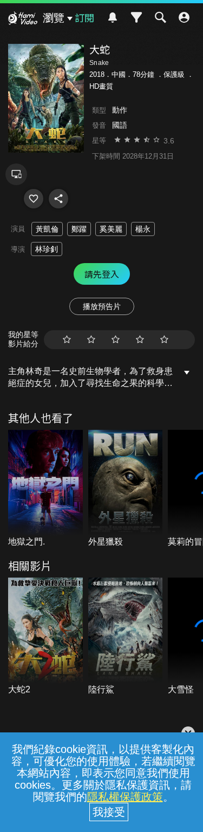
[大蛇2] (45, 637)
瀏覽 (53, 18)
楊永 (142, 229)
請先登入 (101, 273)
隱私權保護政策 (125, 797)
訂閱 (84, 17)
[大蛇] (33, 198)
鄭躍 (79, 229)
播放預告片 (102, 306)
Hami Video (22, 19)
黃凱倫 (47, 229)
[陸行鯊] (125, 637)
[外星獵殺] (125, 489)
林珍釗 (46, 249)
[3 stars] (115, 339)
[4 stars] (140, 339)
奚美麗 (111, 229)
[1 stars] (67, 339)
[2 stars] (91, 339)
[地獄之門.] (45, 489)
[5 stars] (164, 339)
